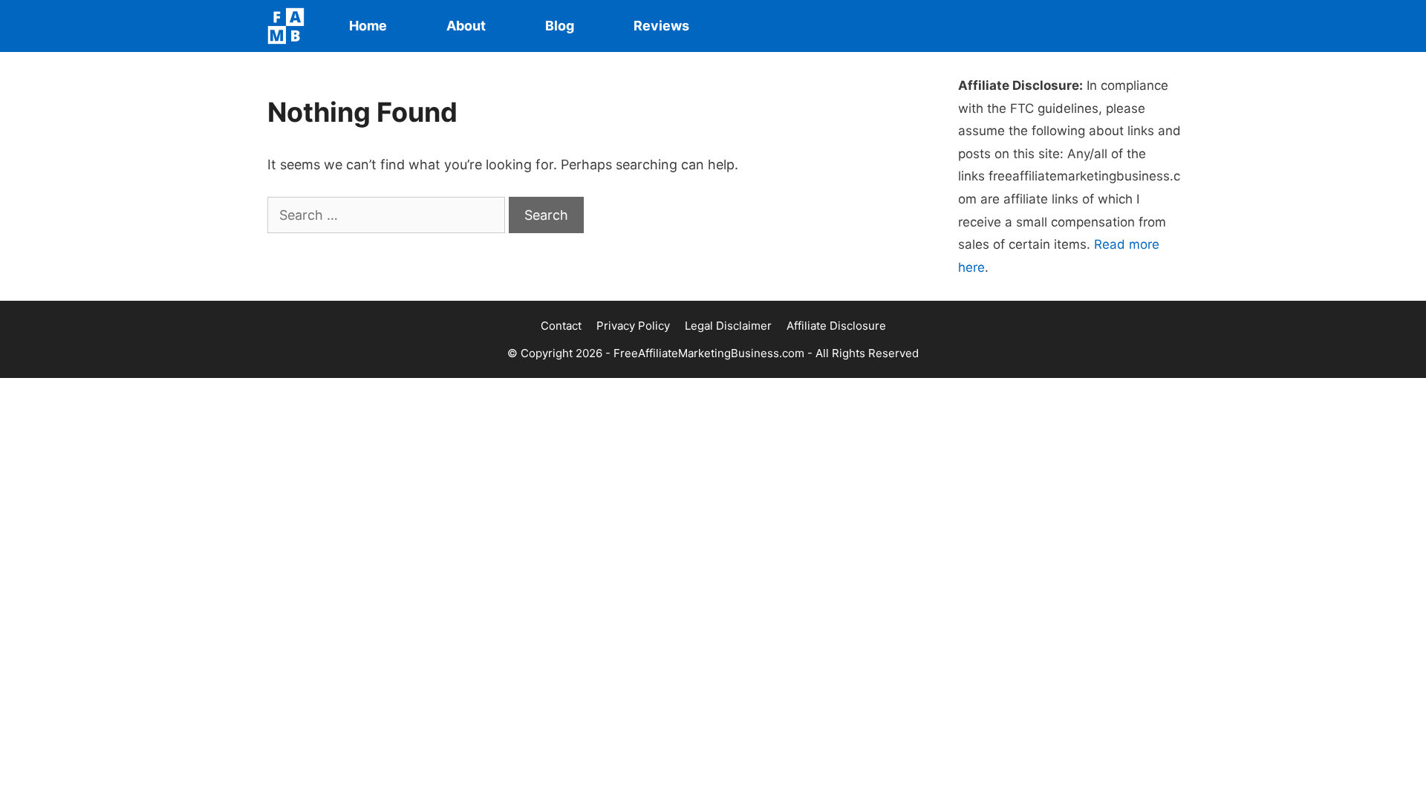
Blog (559, 25)
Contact (561, 326)
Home (368, 25)
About (466, 25)
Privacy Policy (633, 326)
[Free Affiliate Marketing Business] (289, 26)
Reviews (661, 25)
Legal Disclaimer (728, 326)
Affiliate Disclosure (836, 326)
